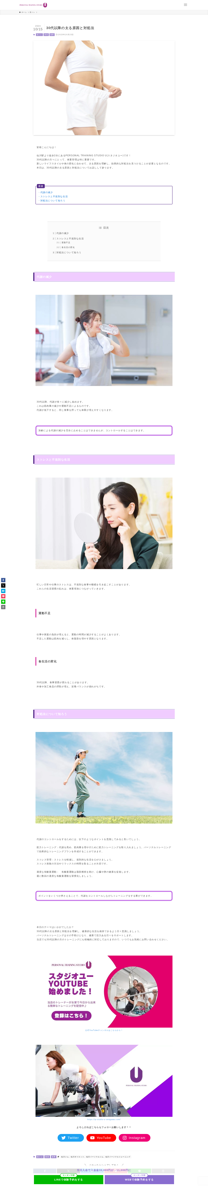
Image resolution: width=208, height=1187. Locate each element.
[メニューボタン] (185, 4)
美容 (46, 34)
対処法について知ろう (68, 252)
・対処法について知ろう (51, 200)
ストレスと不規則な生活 (70, 238)
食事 (52, 34)
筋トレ (39, 34)
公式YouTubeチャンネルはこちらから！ (104, 1030)
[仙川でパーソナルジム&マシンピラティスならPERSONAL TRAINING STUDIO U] (33, 5)
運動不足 (66, 242)
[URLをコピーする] (3, 607)
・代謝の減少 (45, 192)
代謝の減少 (62, 233)
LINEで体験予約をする (68, 1179)
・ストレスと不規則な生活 (53, 196)
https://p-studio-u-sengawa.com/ (104, 1119)
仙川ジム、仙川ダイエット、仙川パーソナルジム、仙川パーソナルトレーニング (95, 1157)
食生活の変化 (68, 247)
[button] (3, 580)
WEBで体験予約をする (139, 1179)
